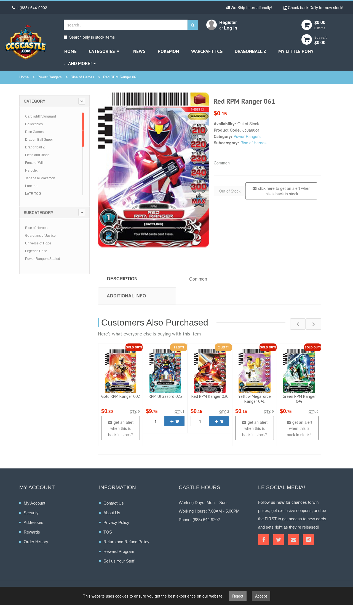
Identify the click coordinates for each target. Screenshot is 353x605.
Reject (237, 596)
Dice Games (34, 132)
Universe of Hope (38, 243)
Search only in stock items (92, 37)
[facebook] (263, 539)
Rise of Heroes (82, 77)
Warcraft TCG (207, 51)
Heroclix (31, 170)
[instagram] (308, 539)
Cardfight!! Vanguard (40, 116)
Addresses (33, 522)
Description (122, 278)
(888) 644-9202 (206, 519)
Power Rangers (50, 77)
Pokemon (168, 51)
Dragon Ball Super (39, 140)
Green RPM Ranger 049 (299, 399)
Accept (261, 596)
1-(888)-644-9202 (31, 7)
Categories (102, 51)
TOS (107, 532)
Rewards (32, 532)
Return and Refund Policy (126, 541)
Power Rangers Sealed (42, 259)
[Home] (25, 42)
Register (228, 22)
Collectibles (34, 124)
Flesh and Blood (37, 155)
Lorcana (31, 186)
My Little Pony (296, 51)
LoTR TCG (33, 194)
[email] (293, 539)
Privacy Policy (116, 522)
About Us (111, 512)
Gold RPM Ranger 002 (120, 396)
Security (31, 512)
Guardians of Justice (40, 236)
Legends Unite (36, 251)
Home (70, 51)
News (139, 51)
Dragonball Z (250, 51)
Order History (36, 541)
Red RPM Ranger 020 (209, 396)
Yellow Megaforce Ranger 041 (254, 399)
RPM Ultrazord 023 (165, 396)
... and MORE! (78, 63)
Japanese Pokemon (40, 178)
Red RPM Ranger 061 (120, 77)
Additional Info (126, 296)
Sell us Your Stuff (118, 561)
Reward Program (118, 551)
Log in (230, 28)
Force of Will (34, 163)
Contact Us (113, 503)
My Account (34, 503)
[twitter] (278, 539)
